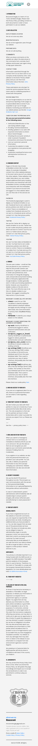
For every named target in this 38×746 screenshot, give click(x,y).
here (27, 382)
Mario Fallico (20, 733)
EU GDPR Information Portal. (18, 571)
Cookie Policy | (11, 735)
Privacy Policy (20, 735)
